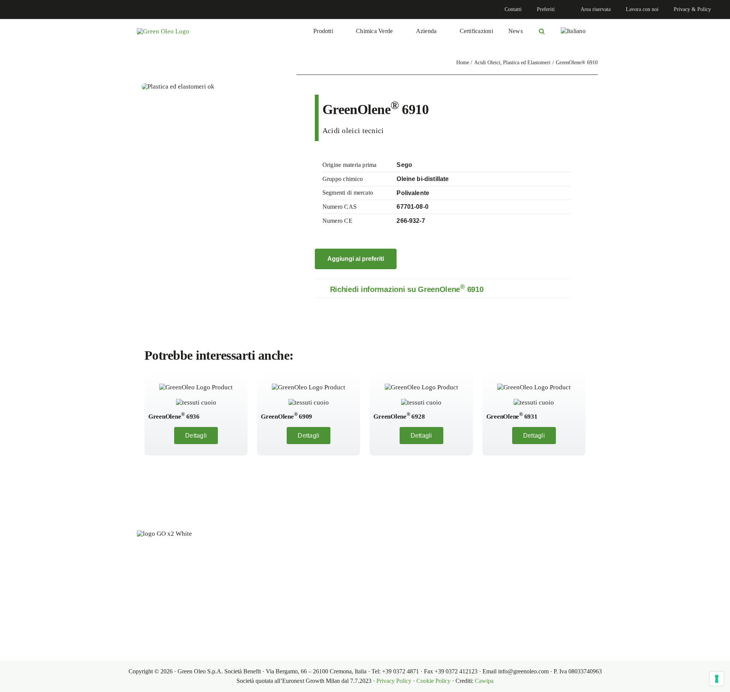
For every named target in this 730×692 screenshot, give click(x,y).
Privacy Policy (393, 681)
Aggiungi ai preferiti (355, 259)
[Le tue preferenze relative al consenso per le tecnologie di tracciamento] (716, 678)
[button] (442, 288)
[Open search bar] (542, 31)
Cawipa (484, 681)
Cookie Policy (433, 681)
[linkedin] (13, 9)
